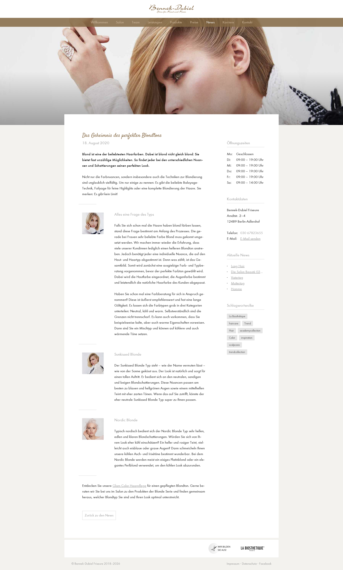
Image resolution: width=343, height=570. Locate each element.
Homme (236, 289)
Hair (231, 330)
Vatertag (237, 277)
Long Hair (238, 266)
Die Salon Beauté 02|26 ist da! (253, 272)
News (210, 22)
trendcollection (237, 352)
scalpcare (234, 344)
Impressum (233, 564)
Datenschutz (249, 564)
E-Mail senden (250, 239)
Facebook (265, 564)
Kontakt (247, 22)
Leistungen (155, 22)
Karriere (228, 22)
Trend (247, 323)
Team (136, 22)
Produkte (176, 22)
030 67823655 (251, 233)
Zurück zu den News (99, 515)
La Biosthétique (237, 316)
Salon (120, 22)
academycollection (250, 330)
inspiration (246, 337)
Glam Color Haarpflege (129, 486)
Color (232, 337)
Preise (194, 22)
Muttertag (238, 283)
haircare (233, 323)
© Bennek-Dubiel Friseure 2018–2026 (95, 564)
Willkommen (99, 22)
